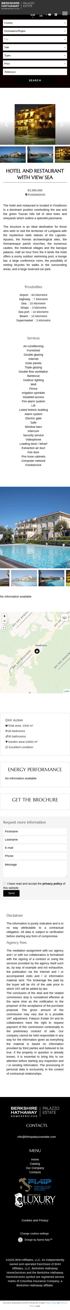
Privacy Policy (50, 1303)
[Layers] (64, 617)
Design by (38, 1239)
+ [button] (4, 616)
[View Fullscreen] (4, 628)
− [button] (4, 621)
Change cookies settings (34, 1233)
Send (11, 893)
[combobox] (35, 23)
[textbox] (35, 39)
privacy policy (52, 883)
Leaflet (66, 691)
